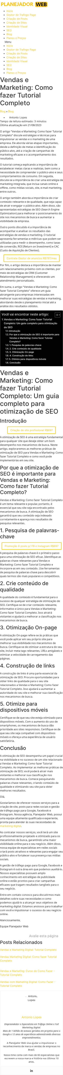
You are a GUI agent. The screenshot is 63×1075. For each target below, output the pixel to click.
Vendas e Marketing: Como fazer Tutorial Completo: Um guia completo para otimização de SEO (30, 323)
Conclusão (15, 362)
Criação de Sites (16, 22)
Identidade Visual (16, 26)
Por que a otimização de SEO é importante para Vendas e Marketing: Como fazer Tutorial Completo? (34, 338)
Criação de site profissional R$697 (31, 430)
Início (9, 11)
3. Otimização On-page (21, 352)
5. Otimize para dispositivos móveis (27, 359)
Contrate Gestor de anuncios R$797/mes (32, 258)
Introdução (14, 331)
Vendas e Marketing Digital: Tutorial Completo (28, 949)
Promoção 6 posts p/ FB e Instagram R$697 (31, 546)
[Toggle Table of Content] (56, 315)
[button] (31, 42)
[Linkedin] (31, 1070)
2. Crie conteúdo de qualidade (25, 348)
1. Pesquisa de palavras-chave (25, 345)
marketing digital (10, 826)
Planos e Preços (16, 38)
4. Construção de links (21, 355)
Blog (9, 34)
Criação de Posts (16, 18)
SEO (9, 30)
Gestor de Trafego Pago (21, 14)
